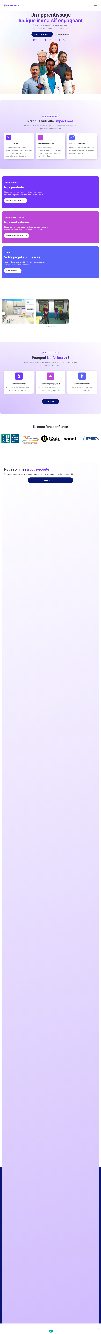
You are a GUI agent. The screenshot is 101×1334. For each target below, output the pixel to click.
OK (51, 1331)
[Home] (11, 5)
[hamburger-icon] (96, 5)
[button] (46, 326)
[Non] (99, 1329)
